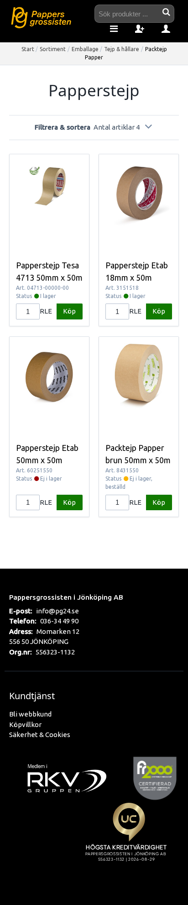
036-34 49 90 (59, 621)
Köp (69, 311)
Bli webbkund (30, 714)
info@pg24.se (57, 611)
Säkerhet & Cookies (39, 734)
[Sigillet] (128, 842)
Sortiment (53, 49)
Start (27, 49)
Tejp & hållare (121, 49)
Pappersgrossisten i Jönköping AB (66, 597)
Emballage (85, 49)
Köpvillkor (25, 724)
